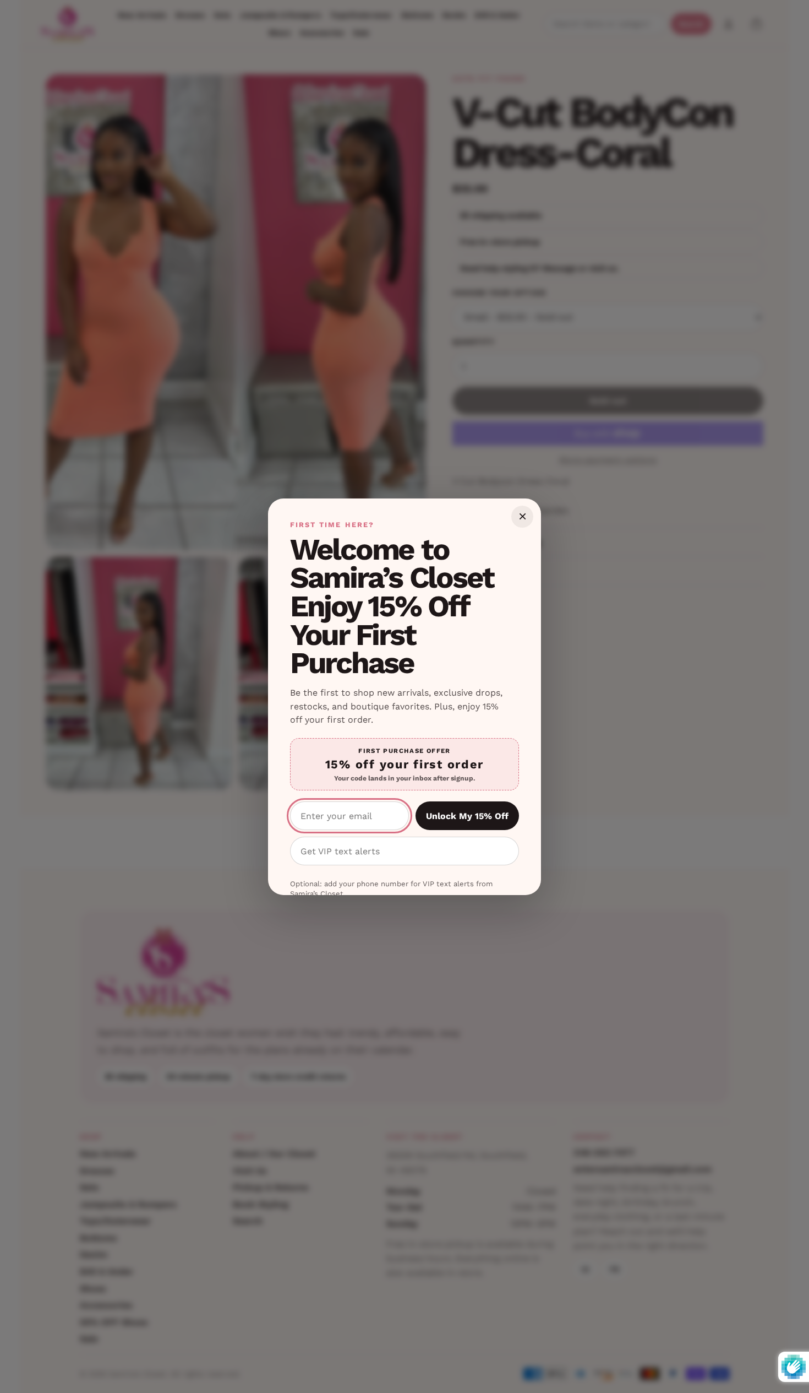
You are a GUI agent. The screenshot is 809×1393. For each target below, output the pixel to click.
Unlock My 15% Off (467, 816)
